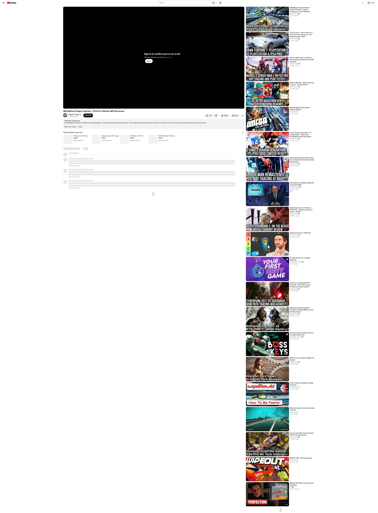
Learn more (168, 57)
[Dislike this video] (216, 116)
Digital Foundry (73, 114)
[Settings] (363, 3)
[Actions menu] (242, 132)
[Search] (213, 3)
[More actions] (242, 116)
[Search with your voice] (220, 3)
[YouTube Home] (12, 3)
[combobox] (184, 3)
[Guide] (3, 3)
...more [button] (79, 127)
